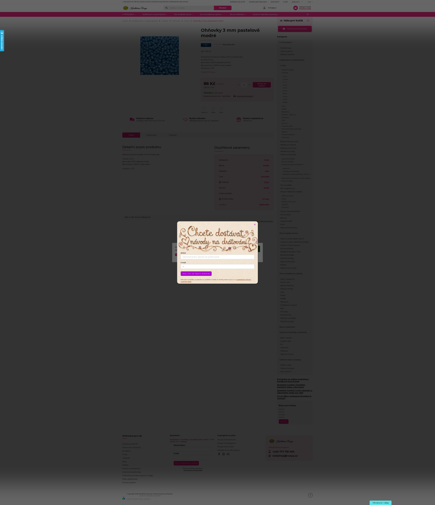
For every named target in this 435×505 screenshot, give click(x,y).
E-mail (183, 262)
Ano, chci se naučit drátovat (196, 274)
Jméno (183, 253)
